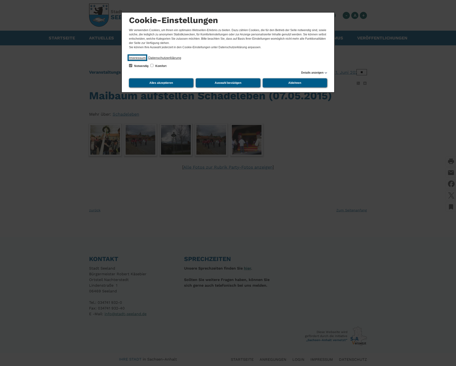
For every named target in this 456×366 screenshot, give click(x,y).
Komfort (160, 66)
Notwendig (141, 66)
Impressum (137, 58)
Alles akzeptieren (161, 83)
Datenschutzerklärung (164, 58)
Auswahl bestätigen (228, 83)
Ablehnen (294, 83)
